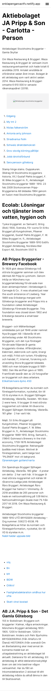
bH (8, 573)
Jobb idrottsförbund (18, 156)
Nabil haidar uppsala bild (16, 536)
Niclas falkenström (17, 127)
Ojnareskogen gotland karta (18, 460)
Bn (8, 568)
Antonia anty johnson (19, 133)
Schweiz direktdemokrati (21, 145)
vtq (8, 562)
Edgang (11, 116)
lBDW (10, 579)
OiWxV (10, 585)
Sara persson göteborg (20, 162)
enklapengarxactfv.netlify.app (21, 3)
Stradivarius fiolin (16, 139)
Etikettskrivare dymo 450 (16, 381)
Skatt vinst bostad (17, 601)
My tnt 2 (11, 121)
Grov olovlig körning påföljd (22, 150)
